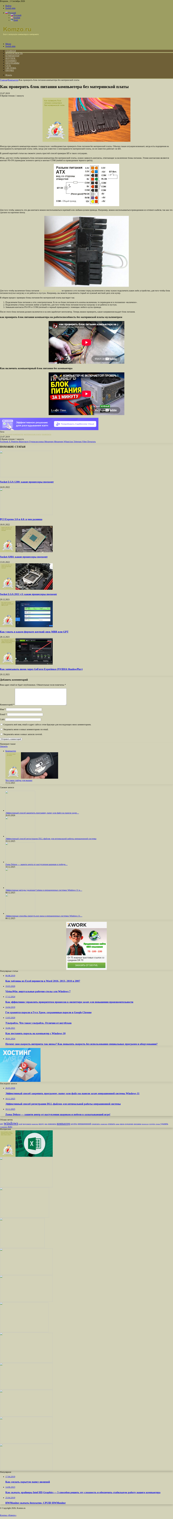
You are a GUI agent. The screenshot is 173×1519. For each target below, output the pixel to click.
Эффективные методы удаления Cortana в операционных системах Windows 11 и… (43, 890)
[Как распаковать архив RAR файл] (26, 1301)
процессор (145, 1124)
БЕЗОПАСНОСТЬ (14, 53)
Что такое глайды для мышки (18, 780)
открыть (111, 1124)
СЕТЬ (8, 65)
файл (10, 1126)
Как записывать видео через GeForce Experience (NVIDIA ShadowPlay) (41, 669)
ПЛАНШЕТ (11, 60)
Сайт (2, 719)
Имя (3, 709)
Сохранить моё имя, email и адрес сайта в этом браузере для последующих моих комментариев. (47, 724)
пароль (122, 1124)
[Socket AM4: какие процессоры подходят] (26, 551)
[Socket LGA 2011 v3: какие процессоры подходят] (26, 589)
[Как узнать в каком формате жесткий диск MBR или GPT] (26, 626)
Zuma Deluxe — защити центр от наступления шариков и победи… (36, 864)
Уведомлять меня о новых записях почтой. (22, 734)
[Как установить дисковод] (26, 1274)
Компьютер (13, 80)
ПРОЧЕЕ (9, 70)
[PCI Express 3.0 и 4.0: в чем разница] (26, 514)
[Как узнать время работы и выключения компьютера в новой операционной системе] (26, 1186)
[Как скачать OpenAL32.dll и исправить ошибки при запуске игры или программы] (26, 1362)
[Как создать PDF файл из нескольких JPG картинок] (26, 1442)
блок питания (6, 434)
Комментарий (7, 704)
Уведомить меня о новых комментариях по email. (25, 729)
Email (3, 714)
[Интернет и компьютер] (19, 39)
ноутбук (74, 1124)
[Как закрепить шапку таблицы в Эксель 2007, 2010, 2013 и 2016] (26, 1156)
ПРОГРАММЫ (12, 63)
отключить (96, 1124)
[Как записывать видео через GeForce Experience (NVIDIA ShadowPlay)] (26, 664)
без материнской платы (50, 290)
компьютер (18, 434)
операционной (84, 1123)
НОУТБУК (10, 58)
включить (35, 1124)
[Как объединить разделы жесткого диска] (26, 1469)
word (20, 1124)
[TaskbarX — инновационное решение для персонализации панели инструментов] (24, 1331)
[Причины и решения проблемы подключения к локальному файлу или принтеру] (24, 1217)
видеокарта (27, 1124)
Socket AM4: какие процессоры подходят (24, 556)
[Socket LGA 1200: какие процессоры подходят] (26, 476)
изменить (52, 1124)
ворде (41, 1124)
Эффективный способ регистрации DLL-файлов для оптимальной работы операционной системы (50, 838)
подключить (129, 1124)
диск (45, 1124)
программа (137, 1124)
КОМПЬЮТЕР (12, 56)
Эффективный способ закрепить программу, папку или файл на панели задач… (42, 813)
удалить (164, 1123)
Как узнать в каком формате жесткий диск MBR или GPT (34, 631)
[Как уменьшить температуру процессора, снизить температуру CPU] (26, 1389)
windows (11, 1123)
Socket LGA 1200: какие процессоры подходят (27, 481)
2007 (1, 1124)
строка (158, 1124)
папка (117, 1124)
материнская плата (32, 434)
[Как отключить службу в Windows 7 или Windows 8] (26, 1416)
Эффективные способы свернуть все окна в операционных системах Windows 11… (43, 916)
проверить (46, 434)
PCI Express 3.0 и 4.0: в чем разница (21, 519)
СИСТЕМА (10, 68)
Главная (3, 80)
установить (3, 1127)
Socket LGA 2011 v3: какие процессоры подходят (28, 594)
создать (152, 1124)
